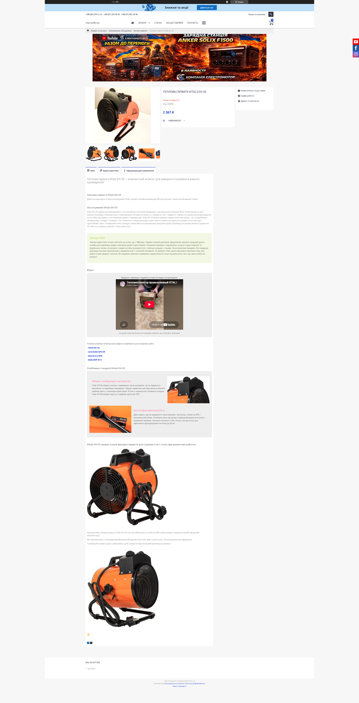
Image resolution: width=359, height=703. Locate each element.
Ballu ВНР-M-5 (95, 359)
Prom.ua (192, 681)
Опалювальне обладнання (120, 30)
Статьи (158, 22)
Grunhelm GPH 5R (96, 351)
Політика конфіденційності (195, 683)
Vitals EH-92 (94, 347)
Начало (132, 22)
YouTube (91, 668)
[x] (91, 643)
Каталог (142, 22)
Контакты (192, 22)
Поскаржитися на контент (174, 683)
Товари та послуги (99, 30)
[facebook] (88, 643)
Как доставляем (174, 22)
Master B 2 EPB (95, 356)
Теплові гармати (140, 30)
